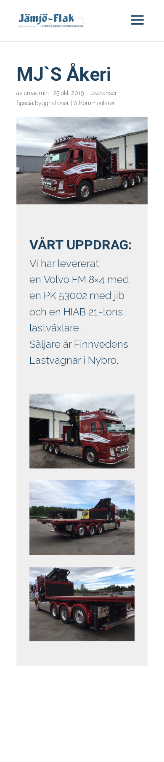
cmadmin (36, 93)
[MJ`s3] (82, 555)
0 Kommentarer (94, 103)
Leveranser (102, 93)
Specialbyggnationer (42, 103)
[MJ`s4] (82, 641)
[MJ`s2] (82, 468)
